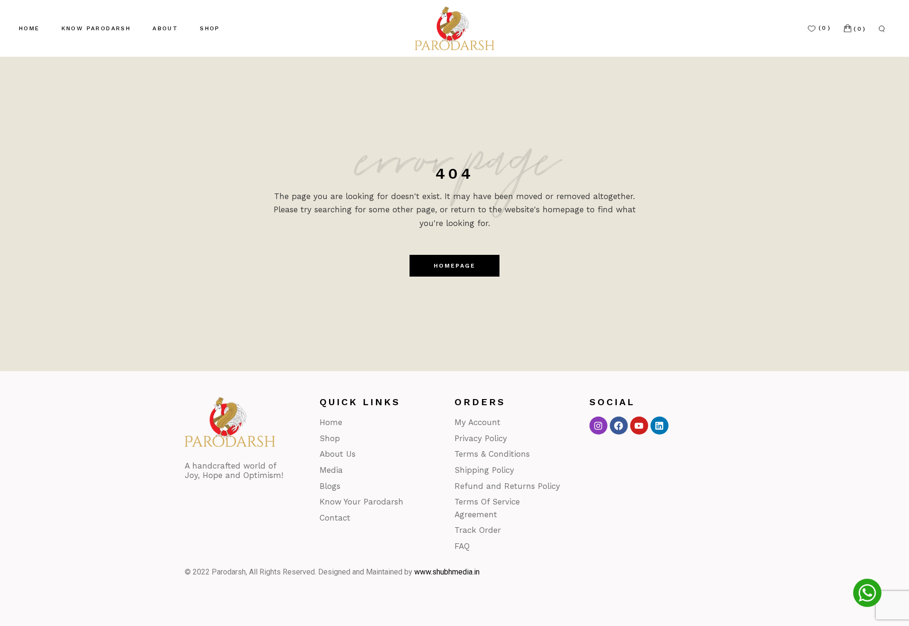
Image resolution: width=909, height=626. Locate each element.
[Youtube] (639, 426)
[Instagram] (598, 426)
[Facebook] (619, 426)
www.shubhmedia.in (447, 571)
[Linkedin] (659, 426)
